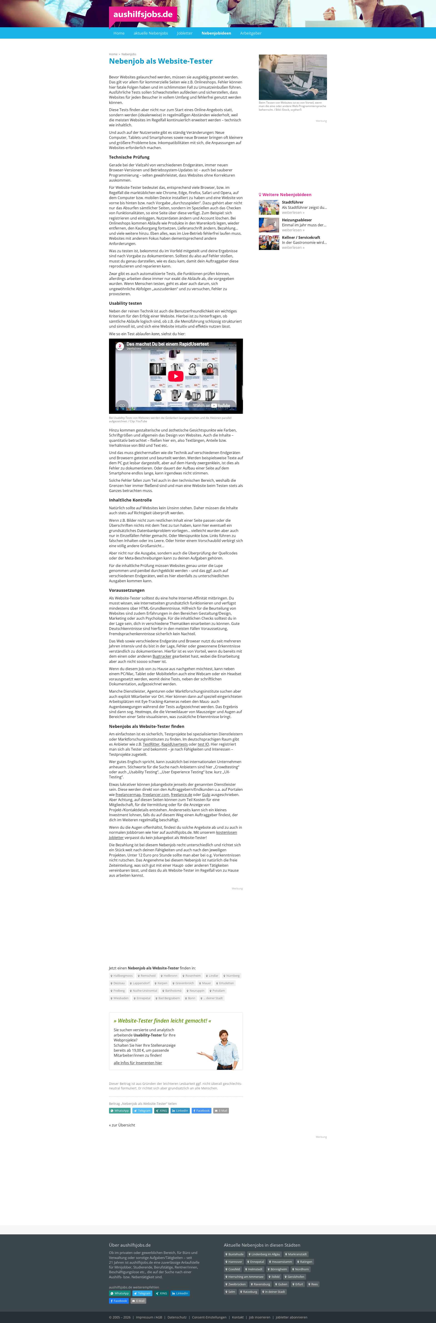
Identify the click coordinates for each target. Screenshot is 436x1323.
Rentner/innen (186, 1267)
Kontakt (238, 1317)
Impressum (144, 1317)
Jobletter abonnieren (291, 1317)
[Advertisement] (176, 922)
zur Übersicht (123, 1125)
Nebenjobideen (216, 33)
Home (119, 33)
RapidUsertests (174, 744)
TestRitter (151, 744)
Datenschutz (177, 1317)
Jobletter (185, 33)
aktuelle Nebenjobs (151, 33)
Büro (186, 1252)
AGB (159, 1317)
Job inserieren (259, 1317)
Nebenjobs (128, 54)
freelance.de (181, 794)
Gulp (206, 794)
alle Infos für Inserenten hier (138, 1062)
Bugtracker (162, 656)
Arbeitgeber (251, 33)
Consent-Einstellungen (209, 1317)
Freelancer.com (156, 794)
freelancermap (128, 794)
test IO (203, 744)
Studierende (142, 1267)
